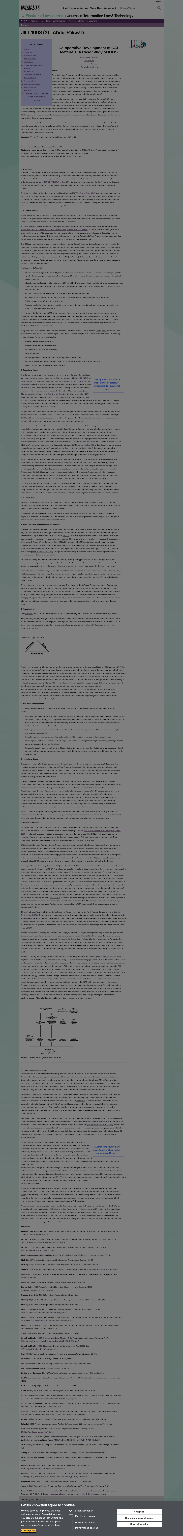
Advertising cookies (85, 1522)
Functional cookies (85, 1516)
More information (139, 1524)
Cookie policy (28, 1530)
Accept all (139, 1511)
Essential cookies (84, 1510)
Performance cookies (86, 1528)
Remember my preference (139, 1518)
